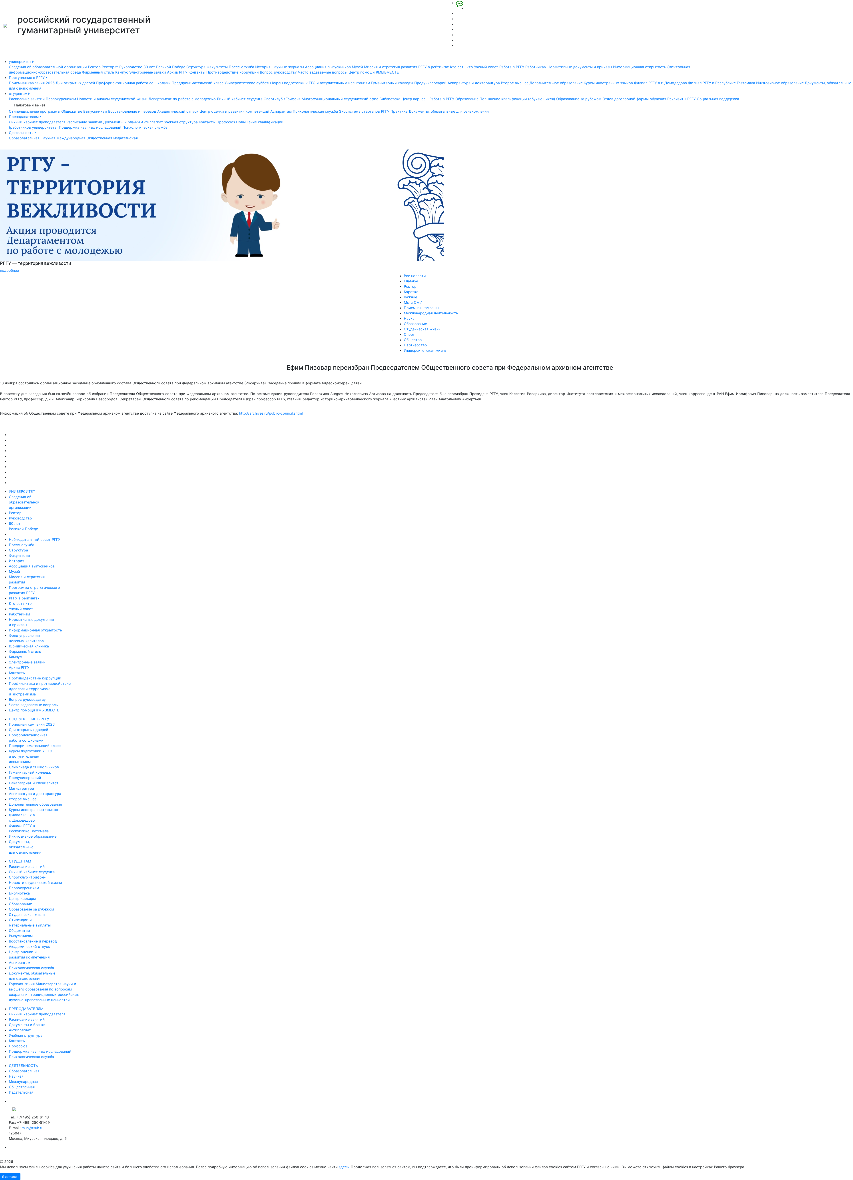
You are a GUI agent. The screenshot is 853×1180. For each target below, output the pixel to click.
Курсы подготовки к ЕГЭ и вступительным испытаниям (321, 83)
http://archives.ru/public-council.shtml (271, 413)
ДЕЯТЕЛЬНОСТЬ (23, 1065)
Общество (413, 339)
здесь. (344, 1167)
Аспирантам (281, 111)
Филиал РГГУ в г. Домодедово (660, 83)
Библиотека (389, 99)
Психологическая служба (315, 111)
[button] (64, 211)
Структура (195, 67)
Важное (410, 297)
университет (20, 61)
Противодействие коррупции (232, 72)
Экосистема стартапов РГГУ (364, 111)
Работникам (535, 67)
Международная (70, 138)
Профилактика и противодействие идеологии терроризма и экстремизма (40, 688)
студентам (18, 93)
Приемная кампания (422, 307)
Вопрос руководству (278, 72)
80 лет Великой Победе (164, 67)
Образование (466, 99)
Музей (357, 67)
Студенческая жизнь (422, 329)
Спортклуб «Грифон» (282, 99)
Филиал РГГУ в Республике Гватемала (721, 83)
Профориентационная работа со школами (133, 83)
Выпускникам (95, 111)
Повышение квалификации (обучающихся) (517, 99)
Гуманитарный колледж (392, 83)
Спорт (409, 334)
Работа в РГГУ (511, 67)
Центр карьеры (414, 99)
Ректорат (110, 67)
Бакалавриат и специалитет (33, 783)
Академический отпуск (177, 111)
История (263, 67)
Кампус (121, 72)
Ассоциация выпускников (328, 67)
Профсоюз (226, 122)
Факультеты (217, 67)
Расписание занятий (27, 99)
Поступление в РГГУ (27, 77)
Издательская (125, 138)
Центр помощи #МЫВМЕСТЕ (374, 72)
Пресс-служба (241, 67)
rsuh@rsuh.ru (32, 1128)
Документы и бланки (121, 122)
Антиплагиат (152, 122)
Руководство (130, 67)
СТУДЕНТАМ (20, 861)
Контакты (197, 72)
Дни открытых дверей (75, 83)
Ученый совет (486, 67)
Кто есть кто (461, 67)
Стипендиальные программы (34, 111)
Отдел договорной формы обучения (634, 99)
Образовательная (24, 138)
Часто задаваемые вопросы (322, 72)
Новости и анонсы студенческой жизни (112, 99)
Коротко (411, 292)
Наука (409, 318)
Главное (411, 281)
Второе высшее (514, 83)
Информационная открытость (639, 67)
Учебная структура (181, 122)
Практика (399, 111)
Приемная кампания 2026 (32, 83)
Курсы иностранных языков (608, 83)
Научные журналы (288, 67)
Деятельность (22, 132)
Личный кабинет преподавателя (37, 122)
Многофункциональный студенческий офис (340, 99)
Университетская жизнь (425, 350)
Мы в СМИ (413, 302)
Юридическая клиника (29, 646)
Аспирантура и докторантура (474, 83)
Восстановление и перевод (132, 111)
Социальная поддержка (718, 99)
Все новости (415, 276)
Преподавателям (24, 116)
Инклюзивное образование (780, 83)
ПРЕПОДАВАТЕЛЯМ (26, 1008)
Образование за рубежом (578, 99)
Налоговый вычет (30, 105)
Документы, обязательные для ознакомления (449, 111)
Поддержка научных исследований (90, 127)
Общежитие (71, 111)
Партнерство (415, 345)
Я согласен (10, 1176)
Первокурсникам (61, 99)
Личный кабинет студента (240, 99)
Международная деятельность (431, 313)
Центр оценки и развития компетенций (234, 111)
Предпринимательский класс (197, 83)
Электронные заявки (147, 72)
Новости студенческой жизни (35, 882)
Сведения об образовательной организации (48, 67)
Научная (48, 138)
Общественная (99, 138)
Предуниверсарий (430, 83)
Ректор (94, 67)
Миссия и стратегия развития (390, 67)
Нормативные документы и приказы (580, 67)
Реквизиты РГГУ (681, 99)
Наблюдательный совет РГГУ (34, 539)
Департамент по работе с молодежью (182, 99)
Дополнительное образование (556, 83)
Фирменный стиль (98, 72)
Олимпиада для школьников (34, 767)
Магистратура (21, 788)
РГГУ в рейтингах (433, 67)
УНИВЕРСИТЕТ (22, 491)
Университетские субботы (248, 83)
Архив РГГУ (177, 72)
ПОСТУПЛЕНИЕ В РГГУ (29, 719)
